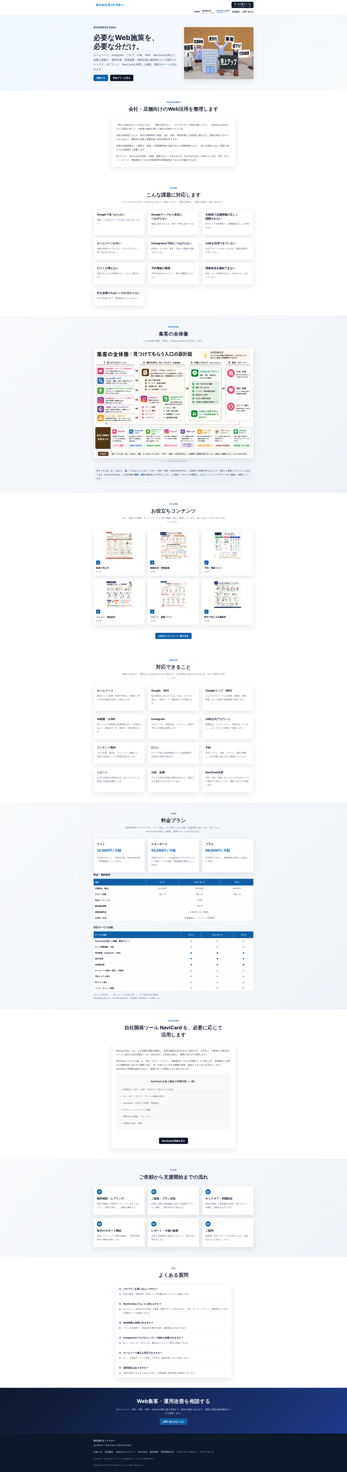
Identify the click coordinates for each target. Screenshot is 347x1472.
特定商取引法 (167, 1451)
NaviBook (208, 11)
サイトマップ (206, 1451)
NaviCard (142, 1451)
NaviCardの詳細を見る (173, 1140)
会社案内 (236, 11)
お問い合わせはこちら (173, 1421)
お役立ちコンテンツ (209, 474)
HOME (197, 11)
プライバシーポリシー (187, 1451)
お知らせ (98, 1451)
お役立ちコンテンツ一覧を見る (173, 636)
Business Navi (223, 11)
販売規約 (154, 1451)
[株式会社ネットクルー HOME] (110, 5)
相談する (101, 77)
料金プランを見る (121, 77)
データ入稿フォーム (242, 5)
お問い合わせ (247, 11)
